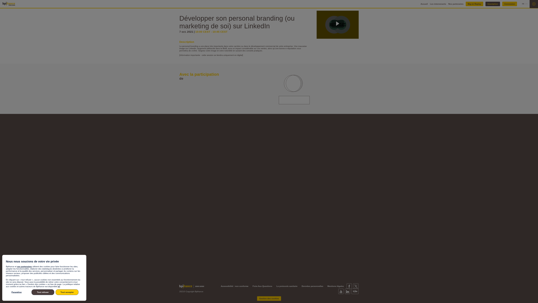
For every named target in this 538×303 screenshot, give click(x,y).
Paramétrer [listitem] (16, 292)
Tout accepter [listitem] (67, 292)
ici (59, 286)
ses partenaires (24, 266)
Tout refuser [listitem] (43, 292)
